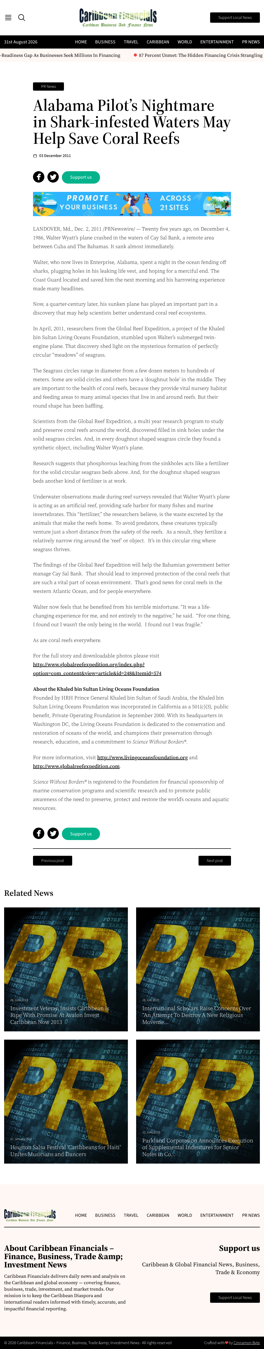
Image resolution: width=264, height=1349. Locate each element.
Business (105, 42)
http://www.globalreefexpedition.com (76, 766)
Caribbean (158, 42)
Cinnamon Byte (247, 1343)
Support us (81, 177)
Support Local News (235, 17)
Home (81, 42)
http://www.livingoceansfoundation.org (142, 757)
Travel (131, 42)
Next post (215, 861)
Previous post (52, 861)
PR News (251, 42)
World (185, 42)
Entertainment (217, 42)
